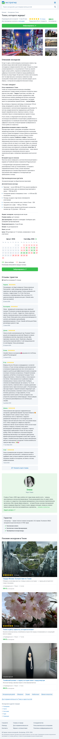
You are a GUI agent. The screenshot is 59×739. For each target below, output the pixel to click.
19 (8, 253)
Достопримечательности (20, 725)
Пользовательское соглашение (42, 725)
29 (16, 255)
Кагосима (6, 711)
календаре (22, 21)
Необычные (35, 694)
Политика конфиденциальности (42, 728)
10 (3, 250)
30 (18, 255)
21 (13, 253)
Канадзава (6, 706)
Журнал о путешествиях (20, 728)
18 (5, 253)
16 (18, 250)
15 (16, 250)
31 (3, 258)
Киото (5, 709)
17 (3, 253)
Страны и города (18, 723)
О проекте (5, 723)
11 (5, 250)
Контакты (5, 728)
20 (10, 253)
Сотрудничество (38, 723)
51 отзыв (42, 19)
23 (18, 253)
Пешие (28, 694)
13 (10, 250)
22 (16, 253)
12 (8, 250)
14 (13, 250)
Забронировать (28, 26)
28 (13, 255)
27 (10, 255)
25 (5, 255)
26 (8, 255)
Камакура (6, 716)
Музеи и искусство (46, 694)
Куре (4, 714)
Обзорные (20, 694)
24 (3, 255)
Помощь (4, 725)
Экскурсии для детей (9, 694)
